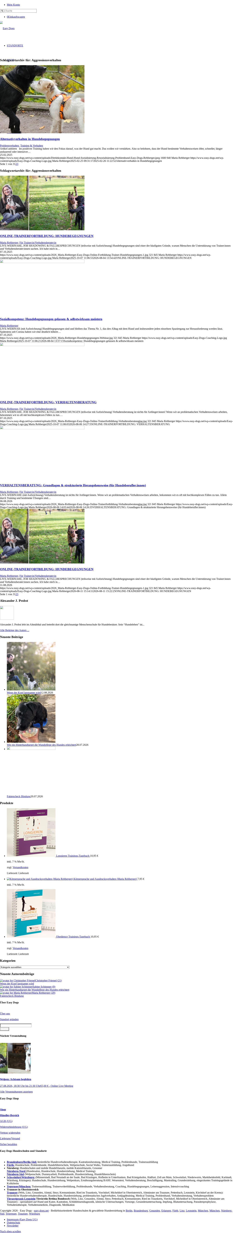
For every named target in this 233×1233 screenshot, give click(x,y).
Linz (182, 1210)
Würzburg (34, 1213)
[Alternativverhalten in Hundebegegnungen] (42, 132)
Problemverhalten (9, 145)
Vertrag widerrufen (10, 1132)
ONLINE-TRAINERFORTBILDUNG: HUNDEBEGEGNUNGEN (46, 236)
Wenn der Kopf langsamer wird (24, 692)
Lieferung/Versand (10, 1138)
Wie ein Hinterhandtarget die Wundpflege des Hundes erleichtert (41, 744)
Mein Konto (13, 4)
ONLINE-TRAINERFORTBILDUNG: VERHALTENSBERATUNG (48, 402)
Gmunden (154, 1210)
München (203, 1210)
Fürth (175, 1210)
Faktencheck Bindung (19, 796)
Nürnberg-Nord (16, 1171)
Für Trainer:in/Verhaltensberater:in (37, 242)
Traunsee (23, 1213)
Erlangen (166, 1210)
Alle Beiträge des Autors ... (14, 630)
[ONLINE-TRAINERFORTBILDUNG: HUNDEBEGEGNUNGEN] (42, 229)
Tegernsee (11, 1213)
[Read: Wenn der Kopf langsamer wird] (31, 689)
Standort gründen (9, 1019)
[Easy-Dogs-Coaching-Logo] (7, 28)
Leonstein (191, 1210)
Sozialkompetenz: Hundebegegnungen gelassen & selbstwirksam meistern (51, 319)
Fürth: (10, 1165)
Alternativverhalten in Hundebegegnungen (30, 139)
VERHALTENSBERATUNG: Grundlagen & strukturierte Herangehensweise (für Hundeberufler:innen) (73, 485)
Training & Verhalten (31, 145)
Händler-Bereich (9, 1115)
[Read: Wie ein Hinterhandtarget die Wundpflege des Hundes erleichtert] (31, 741)
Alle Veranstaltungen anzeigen (16, 1091)
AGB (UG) (6, 1121)
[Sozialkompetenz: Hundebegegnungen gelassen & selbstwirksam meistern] (42, 262)
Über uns (5, 1013)
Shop (3, 1109)
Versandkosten (20, 867)
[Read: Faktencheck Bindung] (31, 748)
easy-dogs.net (41, 1210)
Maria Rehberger (9, 242)
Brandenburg (141, 1210)
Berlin (129, 1210)
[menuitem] (120, 4)
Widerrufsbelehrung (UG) (14, 1126)
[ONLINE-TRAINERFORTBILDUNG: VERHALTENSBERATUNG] (42, 345)
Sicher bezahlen (8, 1144)
